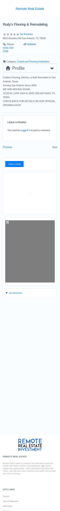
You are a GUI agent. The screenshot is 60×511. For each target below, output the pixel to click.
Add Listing (7, 506)
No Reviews (26, 34)
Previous (7, 147)
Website (31, 44)
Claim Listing (14, 164)
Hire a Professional (10, 501)
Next (54, 147)
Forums (6, 496)
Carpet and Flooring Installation (33, 61)
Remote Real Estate (30, 9)
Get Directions (15, 293)
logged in (25, 130)
